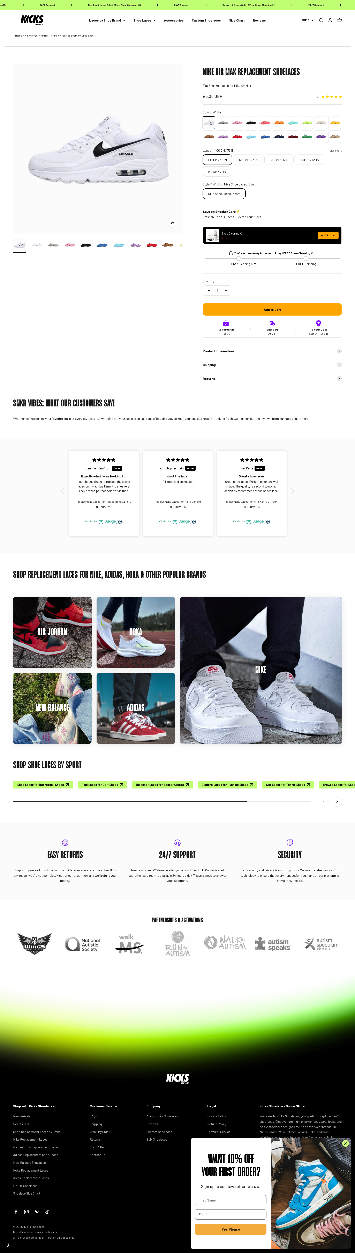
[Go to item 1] (19, 245)
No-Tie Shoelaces (25, 1186)
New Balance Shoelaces (29, 1162)
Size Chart (237, 20)
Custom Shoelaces (206, 20)
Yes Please (231, 1229)
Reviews (259, 20)
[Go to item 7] (118, 245)
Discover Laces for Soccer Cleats (160, 784)
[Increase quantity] (226, 290)
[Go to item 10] (167, 245)
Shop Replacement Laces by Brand (37, 1132)
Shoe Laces (142, 20)
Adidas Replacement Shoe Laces (35, 1155)
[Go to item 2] (36, 245)
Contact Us (97, 1155)
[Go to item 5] (85, 245)
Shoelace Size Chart (26, 1193)
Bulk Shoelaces (156, 1139)
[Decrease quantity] (209, 290)
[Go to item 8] (134, 245)
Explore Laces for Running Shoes (225, 784)
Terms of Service (219, 1132)
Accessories (174, 20)
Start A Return (99, 1147)
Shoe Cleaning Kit (232, 233)
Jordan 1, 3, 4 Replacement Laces (36, 1147)
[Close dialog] (345, 1143)
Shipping (96, 1124)
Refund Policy (216, 1124)
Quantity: (209, 281)
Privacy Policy (217, 1116)
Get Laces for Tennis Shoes (285, 784)
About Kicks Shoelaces (162, 1116)
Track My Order (99, 1132)
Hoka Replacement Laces (30, 1170)
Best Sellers (21, 1124)
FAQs (93, 1116)
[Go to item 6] (101, 245)
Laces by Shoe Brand (105, 20)
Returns (95, 1139)
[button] (63, 491)
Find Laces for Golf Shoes (100, 784)
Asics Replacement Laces (31, 1178)
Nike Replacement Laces (30, 1139)
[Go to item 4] (69, 245)
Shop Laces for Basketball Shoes (40, 784)
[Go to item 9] (151, 245)
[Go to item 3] (52, 245)
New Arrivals (22, 1116)
